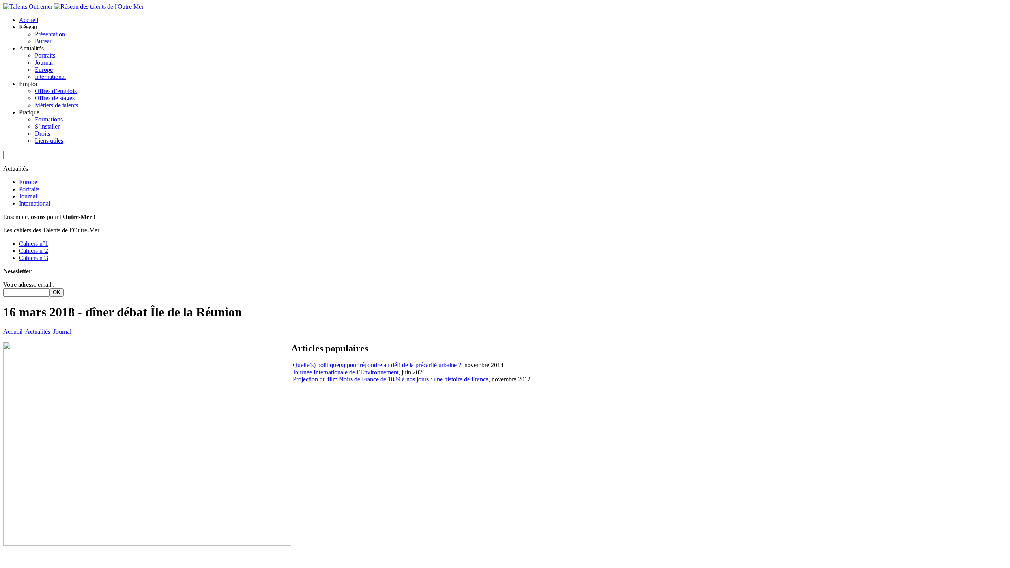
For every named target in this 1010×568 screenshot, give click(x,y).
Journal (44, 62)
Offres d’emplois (56, 91)
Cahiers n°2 (33, 250)
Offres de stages (55, 98)
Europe (44, 69)
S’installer (47, 126)
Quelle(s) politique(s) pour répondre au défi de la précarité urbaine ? (377, 365)
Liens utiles (49, 140)
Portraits (45, 55)
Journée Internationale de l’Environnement (345, 372)
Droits (42, 133)
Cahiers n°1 (33, 243)
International (50, 76)
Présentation (50, 34)
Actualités (37, 331)
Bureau (44, 41)
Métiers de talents (56, 105)
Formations (49, 119)
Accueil (28, 20)
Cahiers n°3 (33, 257)
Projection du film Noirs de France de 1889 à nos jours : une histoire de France (390, 379)
